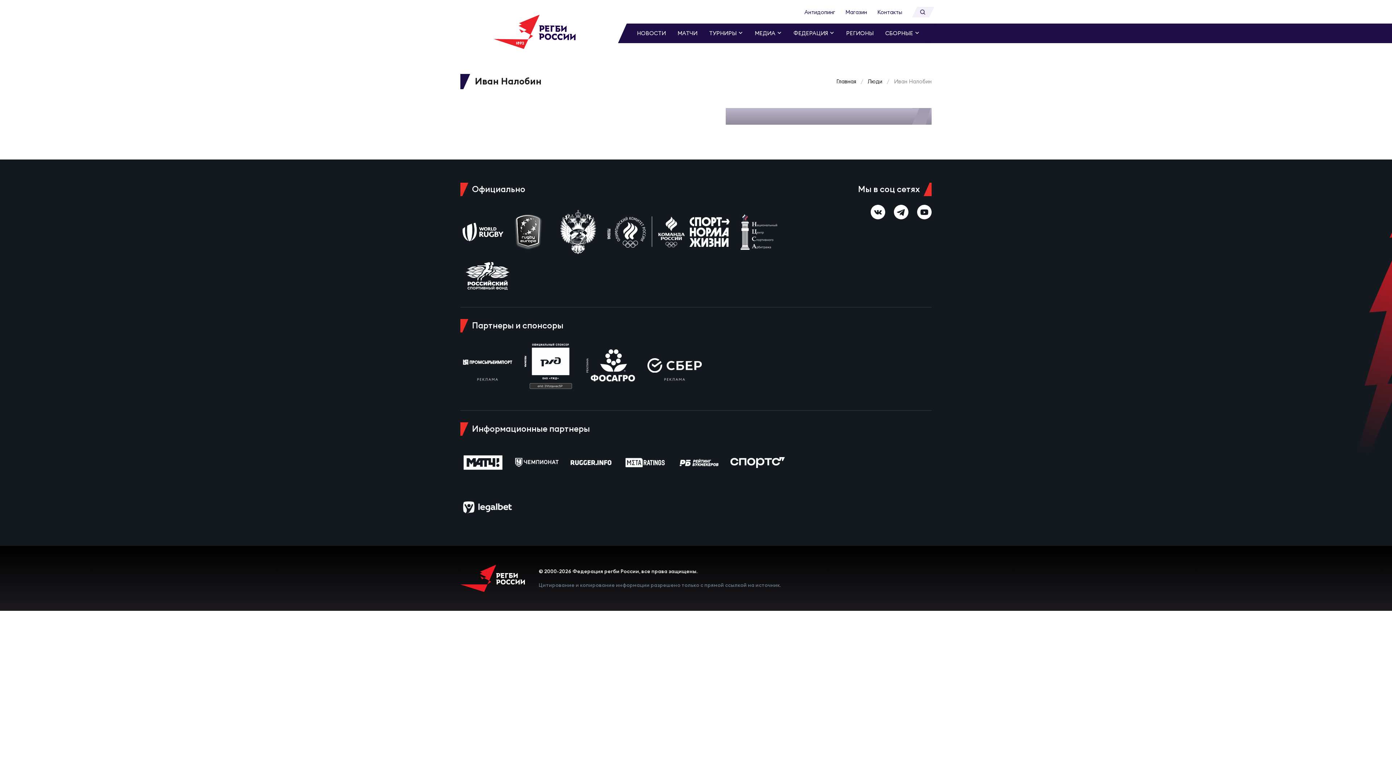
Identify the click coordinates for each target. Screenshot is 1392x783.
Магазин (856, 12)
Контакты (889, 12)
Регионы (860, 33)
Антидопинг (819, 12)
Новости (651, 33)
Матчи (687, 33)
